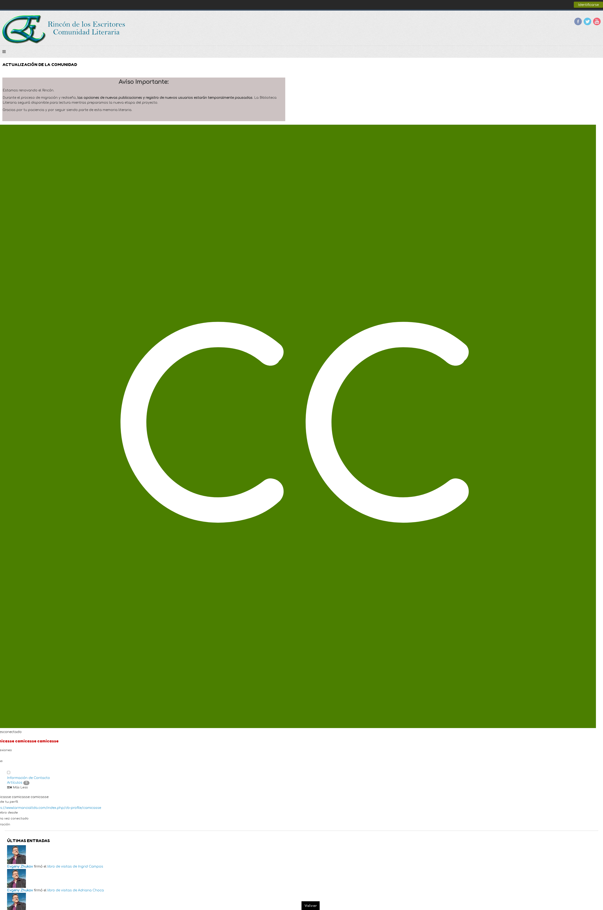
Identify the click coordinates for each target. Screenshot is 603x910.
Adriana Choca (91, 890)
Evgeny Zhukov (20, 866)
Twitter (587, 21)
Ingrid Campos (90, 866)
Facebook (578, 21)
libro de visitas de (62, 866)
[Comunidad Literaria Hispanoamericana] (64, 29)
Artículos (17, 782)
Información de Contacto (28, 778)
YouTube (597, 21)
